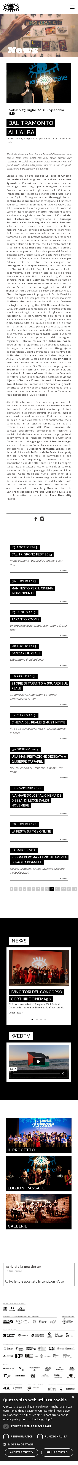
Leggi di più (44, 1419)
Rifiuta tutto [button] (57, 1452)
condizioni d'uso (52, 1281)
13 (69, 889)
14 (74, 889)
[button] (39, 1444)
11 (57, 889)
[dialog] (39, 1427)
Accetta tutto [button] (21, 1452)
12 (63, 889)
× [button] (73, 1397)
